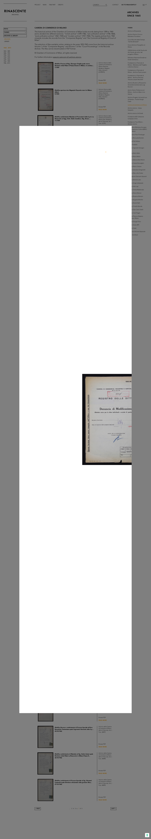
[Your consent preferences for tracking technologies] (147, 835)
